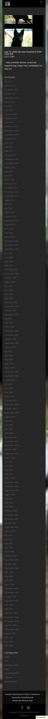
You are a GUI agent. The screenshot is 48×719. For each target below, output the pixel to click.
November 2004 (12, 404)
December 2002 (11, 482)
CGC (6, 661)
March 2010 (10, 237)
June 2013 (9, 143)
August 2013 (10, 139)
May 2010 (9, 233)
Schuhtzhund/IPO (12, 673)
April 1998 (9, 645)
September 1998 (12, 629)
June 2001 (9, 539)
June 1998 (9, 637)
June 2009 (9, 257)
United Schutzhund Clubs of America (22, 694)
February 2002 (11, 511)
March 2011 (10, 212)
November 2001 (12, 519)
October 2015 (10, 94)
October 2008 (10, 278)
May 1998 (9, 641)
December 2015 (11, 89)
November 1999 (12, 592)
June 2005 (9, 388)
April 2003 (9, 474)
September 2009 (12, 249)
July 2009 (8, 253)
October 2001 (10, 523)
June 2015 (9, 110)
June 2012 (9, 171)
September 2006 (12, 343)
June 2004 (9, 425)
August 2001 (10, 531)
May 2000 (9, 576)
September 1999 (12, 601)
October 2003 (10, 449)
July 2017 (8, 81)
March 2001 (10, 551)
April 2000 (9, 580)
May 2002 (9, 502)
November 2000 (12, 560)
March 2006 (10, 367)
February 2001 (11, 556)
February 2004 (11, 437)
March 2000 (10, 584)
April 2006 (9, 363)
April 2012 (9, 175)
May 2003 (9, 470)
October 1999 (10, 596)
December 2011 (11, 188)
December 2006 (11, 331)
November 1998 (12, 621)
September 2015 (12, 98)
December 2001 (11, 515)
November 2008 (12, 273)
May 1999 (9, 609)
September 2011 (12, 196)
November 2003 (12, 445)
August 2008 (10, 282)
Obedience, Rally (12, 665)
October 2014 (10, 118)
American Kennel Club (22, 700)
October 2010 (10, 216)
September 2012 (12, 163)
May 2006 (9, 359)
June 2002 (9, 498)
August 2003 (10, 457)
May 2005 (9, 392)
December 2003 (11, 441)
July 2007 (8, 318)
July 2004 (8, 421)
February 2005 (11, 400)
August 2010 (10, 224)
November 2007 (12, 306)
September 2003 (12, 453)
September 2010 (12, 220)
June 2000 (9, 572)
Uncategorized (11, 681)
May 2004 (9, 429)
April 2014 (9, 122)
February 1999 (11, 613)
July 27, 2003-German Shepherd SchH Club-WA (23, 52)
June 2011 (9, 204)
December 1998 (11, 617)
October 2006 (10, 339)
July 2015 (8, 106)
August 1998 (10, 633)
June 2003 (9, 466)
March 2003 (10, 478)
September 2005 (12, 376)
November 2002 (12, 486)
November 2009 (12, 245)
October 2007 (10, 310)
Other (7, 669)
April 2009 (9, 265)
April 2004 (9, 433)
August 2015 (10, 102)
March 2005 (10, 396)
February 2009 (11, 269)
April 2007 (9, 322)
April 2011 (9, 208)
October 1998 (10, 625)
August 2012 (10, 167)
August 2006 (10, 347)
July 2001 (8, 535)
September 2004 (12, 412)
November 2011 (12, 192)
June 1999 (9, 605)
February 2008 (11, 302)
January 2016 (10, 85)
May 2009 (9, 261)
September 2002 (12, 490)
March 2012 (10, 179)
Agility (7, 657)
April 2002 (9, 506)
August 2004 (10, 417)
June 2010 (9, 228)
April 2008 (9, 298)
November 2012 (12, 159)
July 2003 (8, 462)
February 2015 (11, 114)
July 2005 (8, 384)
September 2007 (12, 314)
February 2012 (11, 183)
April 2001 (9, 547)
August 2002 (10, 494)
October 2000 (10, 564)
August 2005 (10, 380)
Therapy (8, 677)
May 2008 (9, 294)
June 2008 (9, 290)
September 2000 (12, 568)
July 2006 (8, 351)
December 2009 (11, 241)
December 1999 (11, 588)
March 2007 (10, 327)
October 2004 (10, 408)
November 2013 (12, 130)
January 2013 (10, 155)
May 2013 (9, 147)
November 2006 (12, 335)
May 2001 (9, 543)
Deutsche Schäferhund (22, 697)
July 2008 (8, 286)
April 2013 (9, 151)
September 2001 (12, 527)
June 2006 (9, 355)
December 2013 (11, 126)
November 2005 (12, 372)
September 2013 (12, 134)
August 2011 (10, 200)
